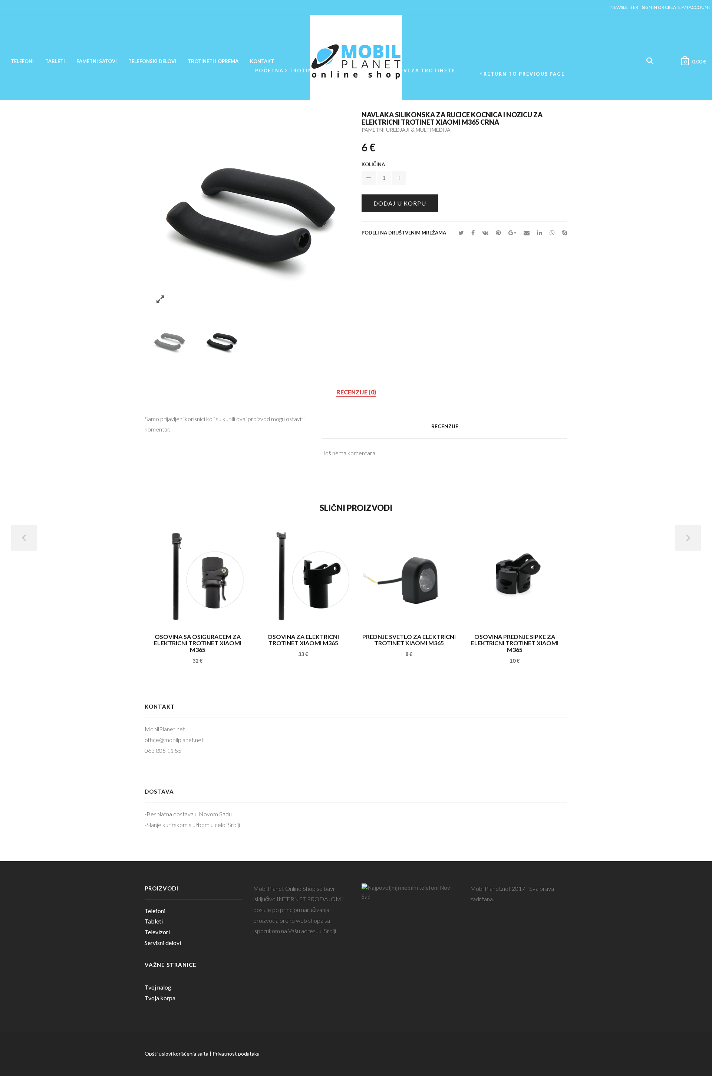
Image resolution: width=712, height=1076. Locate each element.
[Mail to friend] (526, 232)
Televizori (157, 931)
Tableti (55, 61)
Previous (24, 538)
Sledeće (688, 538)
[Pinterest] (498, 232)
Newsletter (624, 7)
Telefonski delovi (152, 61)
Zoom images (160, 299)
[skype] (562, 232)
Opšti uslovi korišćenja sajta (176, 1053)
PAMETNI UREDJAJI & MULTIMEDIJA (406, 130)
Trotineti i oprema (213, 61)
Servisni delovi (163, 942)
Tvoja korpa (160, 997)
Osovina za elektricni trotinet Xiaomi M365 (303, 639)
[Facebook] (473, 232)
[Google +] (512, 232)
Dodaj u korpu (399, 203)
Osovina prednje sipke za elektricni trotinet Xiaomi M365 (514, 643)
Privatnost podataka (236, 1053)
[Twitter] (461, 232)
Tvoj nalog (158, 987)
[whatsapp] (552, 232)
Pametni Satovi (96, 61)
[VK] (485, 232)
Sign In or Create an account (676, 7)
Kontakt (262, 61)
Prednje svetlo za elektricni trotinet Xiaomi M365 (409, 639)
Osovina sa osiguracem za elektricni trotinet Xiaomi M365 (197, 643)
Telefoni (22, 61)
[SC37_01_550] (169, 340)
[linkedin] (539, 232)
